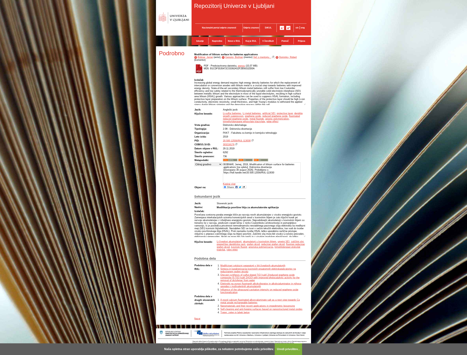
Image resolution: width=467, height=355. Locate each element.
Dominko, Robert (288, 57)
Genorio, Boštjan (234, 57)
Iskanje (200, 41)
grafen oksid (253, 244)
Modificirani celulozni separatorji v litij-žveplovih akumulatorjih (252, 265)
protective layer (285, 113)
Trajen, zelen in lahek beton (235, 312)
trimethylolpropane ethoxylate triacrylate (244, 121)
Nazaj (197, 318)
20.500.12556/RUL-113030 (237, 140)
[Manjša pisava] (282, 28)
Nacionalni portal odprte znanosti (219, 27)
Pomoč (285, 41)
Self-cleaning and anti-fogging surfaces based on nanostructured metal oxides (261, 309)
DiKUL (268, 27)
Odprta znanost (251, 27)
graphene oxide (253, 116)
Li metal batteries (252, 113)
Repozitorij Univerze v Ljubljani (234, 6)
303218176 (228, 144)
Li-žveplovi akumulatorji (229, 241)
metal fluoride (257, 118)
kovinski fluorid (239, 247)
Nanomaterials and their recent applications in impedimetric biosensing (257, 305)
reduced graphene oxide (274, 116)
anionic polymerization (277, 118)
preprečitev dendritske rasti (231, 244)
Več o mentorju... (262, 57)
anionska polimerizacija (260, 247)
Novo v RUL (234, 41)
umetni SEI (284, 241)
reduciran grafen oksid (273, 244)
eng (303, 27)
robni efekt (232, 249)
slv (297, 27)
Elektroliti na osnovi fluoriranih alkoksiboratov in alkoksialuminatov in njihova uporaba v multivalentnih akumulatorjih (260, 285)
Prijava (301, 41)
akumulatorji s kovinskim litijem (259, 241)
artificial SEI (268, 113)
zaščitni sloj (297, 241)
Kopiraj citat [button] (229, 184)
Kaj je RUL (251, 41)
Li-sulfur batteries (232, 113)
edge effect (272, 121)
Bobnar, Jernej (205, 57)
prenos (241, 65)
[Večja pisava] (288, 28)
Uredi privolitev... (288, 349)
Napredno (217, 41)
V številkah (268, 41)
